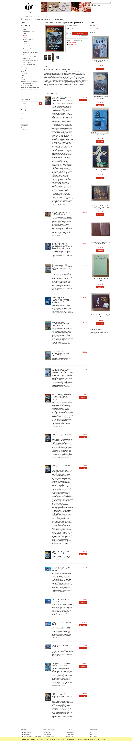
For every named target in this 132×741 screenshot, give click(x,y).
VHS (22, 77)
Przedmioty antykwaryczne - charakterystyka (31, 736)
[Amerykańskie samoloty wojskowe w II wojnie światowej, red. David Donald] (48, 372)
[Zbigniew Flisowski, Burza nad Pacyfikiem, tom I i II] (48, 214)
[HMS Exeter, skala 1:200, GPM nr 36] (48, 601)
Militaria (25, 37)
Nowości (23, 93)
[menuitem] (27, 16)
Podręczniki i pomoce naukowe (31, 60)
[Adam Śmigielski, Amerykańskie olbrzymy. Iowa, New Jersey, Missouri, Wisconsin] (48, 301)
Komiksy (23, 66)
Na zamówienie (46, 732)
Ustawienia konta (70, 734)
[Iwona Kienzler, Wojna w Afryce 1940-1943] (48, 555)
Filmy (22, 75)
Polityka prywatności (25, 734)
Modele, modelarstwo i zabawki (29, 81)
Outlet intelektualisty (28, 31)
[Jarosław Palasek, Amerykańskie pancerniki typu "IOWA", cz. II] (48, 355)
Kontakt (90, 734)
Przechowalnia (69, 736)
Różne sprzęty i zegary (26, 85)
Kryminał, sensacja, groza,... (30, 56)
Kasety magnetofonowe (27, 72)
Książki (22, 27)
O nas (90, 732)
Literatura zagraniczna (28, 45)
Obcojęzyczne (26, 58)
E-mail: (22, 113)
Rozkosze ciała (26, 43)
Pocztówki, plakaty (25, 68)
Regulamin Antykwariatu (26, 732)
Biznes (24, 33)
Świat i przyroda (27, 62)
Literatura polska (27, 49)
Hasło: (22, 119)
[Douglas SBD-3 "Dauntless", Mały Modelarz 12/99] (48, 667)
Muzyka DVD (24, 73)
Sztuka (24, 29)
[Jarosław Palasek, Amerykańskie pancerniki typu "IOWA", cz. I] (48, 325)
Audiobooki (26, 47)
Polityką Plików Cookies (57, 739)
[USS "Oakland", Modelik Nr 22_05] (48, 624)
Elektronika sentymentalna (28, 83)
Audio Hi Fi (23, 79)
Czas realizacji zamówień (48, 736)
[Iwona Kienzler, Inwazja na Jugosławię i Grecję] (48, 438)
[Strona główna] (28, 7)
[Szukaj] (40, 103)
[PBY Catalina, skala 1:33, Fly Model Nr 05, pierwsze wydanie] (48, 569)
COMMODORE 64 (25, 26)
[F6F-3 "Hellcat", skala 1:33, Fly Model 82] (48, 646)
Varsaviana (25, 50)
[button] (71, 42)
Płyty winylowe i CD (26, 70)
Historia (25, 35)
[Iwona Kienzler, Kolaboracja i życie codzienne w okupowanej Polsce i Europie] (48, 100)
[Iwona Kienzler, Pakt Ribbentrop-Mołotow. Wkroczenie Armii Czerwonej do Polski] (48, 697)
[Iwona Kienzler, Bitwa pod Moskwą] (48, 469)
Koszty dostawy (47, 734)
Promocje (23, 95)
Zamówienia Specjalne (26, 91)
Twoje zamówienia (70, 732)
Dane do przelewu (93, 736)
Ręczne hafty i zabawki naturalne (29, 89)
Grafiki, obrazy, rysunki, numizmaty (30, 87)
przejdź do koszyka (94, 28)
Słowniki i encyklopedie (29, 64)
